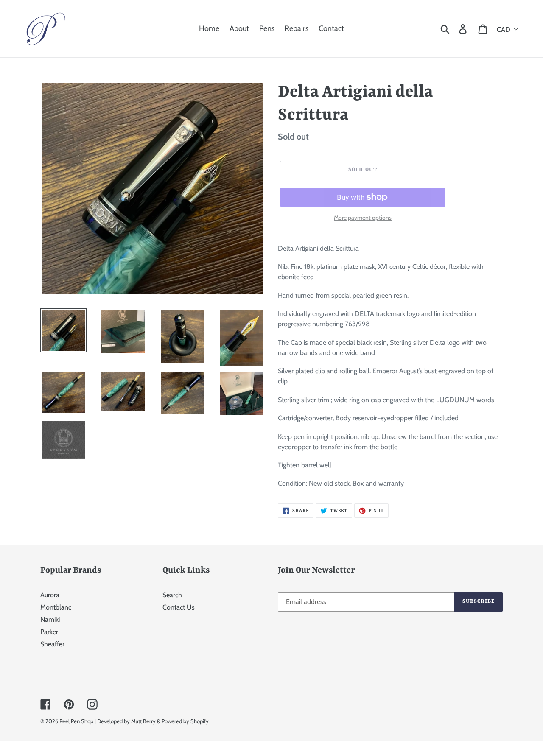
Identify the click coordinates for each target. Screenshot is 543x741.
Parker (49, 632)
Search (172, 595)
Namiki (50, 619)
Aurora (49, 595)
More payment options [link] (363, 217)
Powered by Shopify (185, 721)
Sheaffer (52, 644)
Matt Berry (143, 721)
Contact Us (178, 607)
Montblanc (55, 607)
